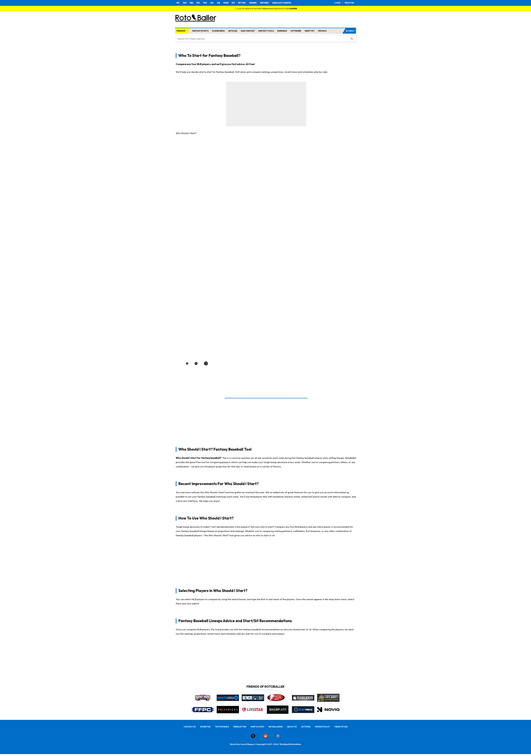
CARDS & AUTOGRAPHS (281, 3)
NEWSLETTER (239, 727)
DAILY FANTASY (248, 31)
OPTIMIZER (296, 31)
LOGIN (337, 3)
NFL (178, 3)
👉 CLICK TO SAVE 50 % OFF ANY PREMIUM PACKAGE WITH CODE (265, 8)
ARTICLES (232, 31)
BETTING (242, 3)
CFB (218, 3)
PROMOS (322, 31)
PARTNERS (264, 3)
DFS (233, 3)
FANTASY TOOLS (266, 31)
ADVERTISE (205, 727)
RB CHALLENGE (276, 727)
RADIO (351, 31)
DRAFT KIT (310, 31)
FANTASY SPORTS (200, 31)
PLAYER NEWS (218, 31)
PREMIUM (181, 31)
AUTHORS (306, 727)
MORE (225, 3)
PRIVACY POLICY (322, 727)
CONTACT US (190, 727)
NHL (198, 3)
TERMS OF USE (341, 727)
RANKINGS (282, 31)
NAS (212, 3)
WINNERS (253, 3)
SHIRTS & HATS (257, 727)
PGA (205, 3)
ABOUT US (292, 727)
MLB (184, 3)
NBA (191, 3)
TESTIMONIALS (222, 727)
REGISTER (349, 3)
